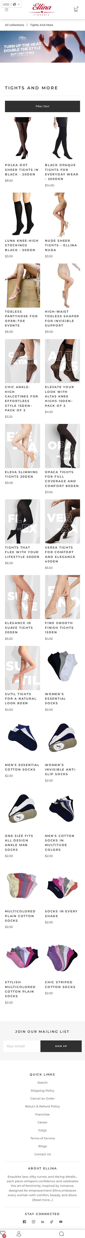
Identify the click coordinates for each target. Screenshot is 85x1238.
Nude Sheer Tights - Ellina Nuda (61, 245)
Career (42, 1122)
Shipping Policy (42, 1090)
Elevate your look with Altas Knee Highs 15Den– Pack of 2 (59, 396)
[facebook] (24, 1221)
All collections (14, 25)
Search (42, 1082)
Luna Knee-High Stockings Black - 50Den (22, 245)
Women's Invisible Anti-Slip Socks (61, 769)
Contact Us (42, 1154)
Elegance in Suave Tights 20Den (19, 627)
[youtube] (60, 1221)
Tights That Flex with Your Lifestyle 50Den (22, 552)
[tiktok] (51, 1221)
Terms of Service (42, 1138)
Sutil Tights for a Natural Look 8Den (21, 698)
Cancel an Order (42, 1098)
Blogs (42, 1146)
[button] (11, 4)
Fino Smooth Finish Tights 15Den (59, 627)
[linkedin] (42, 1221)
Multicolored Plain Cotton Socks (20, 915)
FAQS (42, 1130)
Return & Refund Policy (42, 1106)
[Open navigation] (9, 10)
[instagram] (33, 1221)
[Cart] (75, 9)
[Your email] (21, 1046)
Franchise (42, 1114)
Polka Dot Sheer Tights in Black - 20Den (22, 169)
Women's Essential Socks (55, 698)
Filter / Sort (42, 106)
